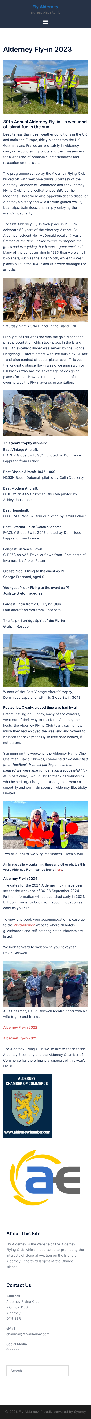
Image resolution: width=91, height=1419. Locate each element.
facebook (14, 1350)
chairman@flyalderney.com (28, 1334)
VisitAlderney (24, 925)
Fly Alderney (45, 6)
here (58, 869)
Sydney (80, 1411)
